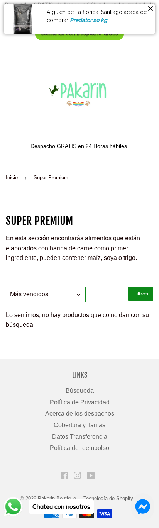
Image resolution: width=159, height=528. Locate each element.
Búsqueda (80, 390)
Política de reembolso (79, 448)
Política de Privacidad (80, 402)
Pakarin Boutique (57, 498)
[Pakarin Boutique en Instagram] (77, 476)
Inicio (12, 177)
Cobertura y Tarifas (79, 425)
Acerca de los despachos (79, 413)
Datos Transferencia (79, 436)
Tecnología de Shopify (108, 498)
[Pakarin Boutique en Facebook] (64, 476)
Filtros (140, 293)
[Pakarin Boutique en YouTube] (91, 476)
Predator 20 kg (88, 20)
